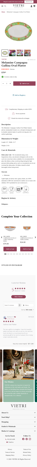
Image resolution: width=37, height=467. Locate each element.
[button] (4, 53)
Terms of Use (27, 449)
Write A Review (18, 297)
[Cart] (34, 6)
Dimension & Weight (9, 139)
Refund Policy (27, 452)
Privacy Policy (27, 455)
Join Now (31, 1)
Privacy (10, 449)
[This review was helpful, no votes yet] (29, 344)
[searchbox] (10, 305)
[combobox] (27, 310)
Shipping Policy (10, 455)
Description (6, 124)
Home (3, 12)
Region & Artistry (8, 198)
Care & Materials (8, 150)
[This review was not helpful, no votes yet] (32, 344)
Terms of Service (10, 452)
